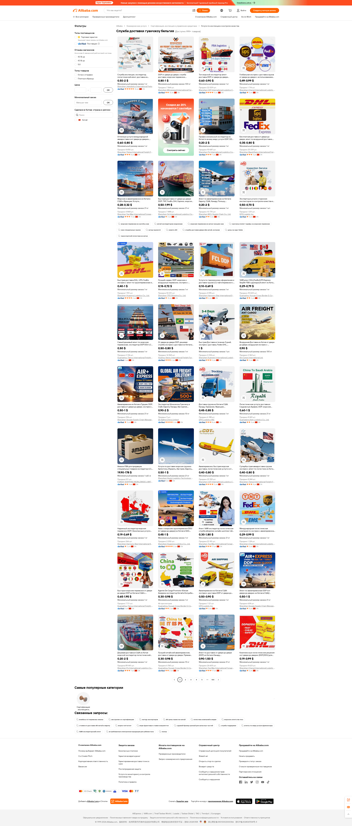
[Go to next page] (218, 679)
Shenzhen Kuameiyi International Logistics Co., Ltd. (217, 357)
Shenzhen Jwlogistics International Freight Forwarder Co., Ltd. (135, 86)
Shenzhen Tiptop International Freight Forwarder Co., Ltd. (135, 152)
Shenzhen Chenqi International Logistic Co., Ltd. (257, 90)
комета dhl (173, 230)
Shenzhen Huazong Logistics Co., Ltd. (133, 295)
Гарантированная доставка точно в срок (134, 762)
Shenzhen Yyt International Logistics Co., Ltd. (176, 214)
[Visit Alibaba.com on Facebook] (240, 782)
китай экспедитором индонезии (169, 224)
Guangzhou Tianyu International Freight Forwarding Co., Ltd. (135, 357)
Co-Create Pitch (85, 756)
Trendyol (205, 813)
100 (212, 680)
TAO (197, 813)
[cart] (231, 11)
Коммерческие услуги (137, 26)
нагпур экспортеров (150, 720)
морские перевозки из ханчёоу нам (135, 224)
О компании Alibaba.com (89, 745)
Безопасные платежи (128, 751)
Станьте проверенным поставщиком (255, 766)
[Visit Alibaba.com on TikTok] (268, 782)
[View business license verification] (201, 822)
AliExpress (136, 813)
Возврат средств (206, 766)
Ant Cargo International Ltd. (251, 357)
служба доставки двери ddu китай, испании (202, 230)
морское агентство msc (233, 720)
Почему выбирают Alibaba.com (91, 751)
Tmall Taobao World (162, 813)
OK (108, 90)
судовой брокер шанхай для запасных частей (195, 726)
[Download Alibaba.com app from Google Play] (264, 801)
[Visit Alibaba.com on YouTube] (262, 782)
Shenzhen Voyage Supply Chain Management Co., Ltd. (135, 420)
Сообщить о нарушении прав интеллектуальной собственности (214, 773)
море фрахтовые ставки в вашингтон (154, 726)
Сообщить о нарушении (209, 779)
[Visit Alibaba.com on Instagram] (257, 782)
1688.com (148, 813)
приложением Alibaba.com (220, 801)
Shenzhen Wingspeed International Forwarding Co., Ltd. (176, 90)
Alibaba (119, 26)
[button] (194, 10)
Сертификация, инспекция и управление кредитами (174, 26)
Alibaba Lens (93, 801)
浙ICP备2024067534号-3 (246, 822)
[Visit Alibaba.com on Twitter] (251, 782)
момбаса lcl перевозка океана (91, 720)
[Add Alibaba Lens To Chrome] (119, 801)
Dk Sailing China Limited (168, 420)
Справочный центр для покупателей (215, 751)
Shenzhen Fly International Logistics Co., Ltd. (217, 152)
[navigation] (94, 353)
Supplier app (182, 801)
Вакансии (82, 766)
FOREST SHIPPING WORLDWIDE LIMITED (135, 482)
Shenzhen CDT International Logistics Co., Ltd (217, 90)
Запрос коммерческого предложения (175, 759)
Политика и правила (127, 782)
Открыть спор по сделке (210, 761)
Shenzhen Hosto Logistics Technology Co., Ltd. (176, 478)
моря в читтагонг (124, 726)
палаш (164, 732)
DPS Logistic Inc (247, 214)
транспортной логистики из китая (134, 236)
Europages (216, 813)
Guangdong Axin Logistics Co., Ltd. (254, 420)
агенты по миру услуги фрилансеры (258, 726)
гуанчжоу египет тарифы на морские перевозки (251, 224)
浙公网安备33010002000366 (221, 822)
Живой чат (203, 756)
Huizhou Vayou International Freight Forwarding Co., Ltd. (176, 357)
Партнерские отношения (250, 772)
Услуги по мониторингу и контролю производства (134, 775)
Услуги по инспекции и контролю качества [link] (220, 26)
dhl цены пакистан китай (175, 720)
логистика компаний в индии (204, 720)
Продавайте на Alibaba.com (251, 751)
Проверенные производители (172, 754)
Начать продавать (247, 756)
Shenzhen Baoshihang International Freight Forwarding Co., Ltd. (257, 152)
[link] (348, 799)
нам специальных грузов (131, 230)
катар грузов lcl (154, 230)
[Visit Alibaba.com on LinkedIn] (246, 782)
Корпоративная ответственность (93, 761)
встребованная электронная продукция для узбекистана (131, 732)
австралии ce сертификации (122, 720)
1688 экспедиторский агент (90, 732)
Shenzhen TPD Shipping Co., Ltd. (172, 295)
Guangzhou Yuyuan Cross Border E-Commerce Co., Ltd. (257, 295)
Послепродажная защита (130, 769)
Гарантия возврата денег (129, 756)
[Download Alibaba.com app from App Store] (244, 801)
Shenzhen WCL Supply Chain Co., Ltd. (215, 214)
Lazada (176, 813)
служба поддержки (228, 726)
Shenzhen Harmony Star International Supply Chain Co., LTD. (217, 295)
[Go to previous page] (174, 679)
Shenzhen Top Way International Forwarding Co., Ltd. (135, 214)
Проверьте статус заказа (250, 761)
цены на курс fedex (235, 230)
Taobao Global (187, 813)
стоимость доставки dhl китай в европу (94, 726)
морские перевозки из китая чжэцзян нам (207, 224)
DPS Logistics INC (207, 420)
